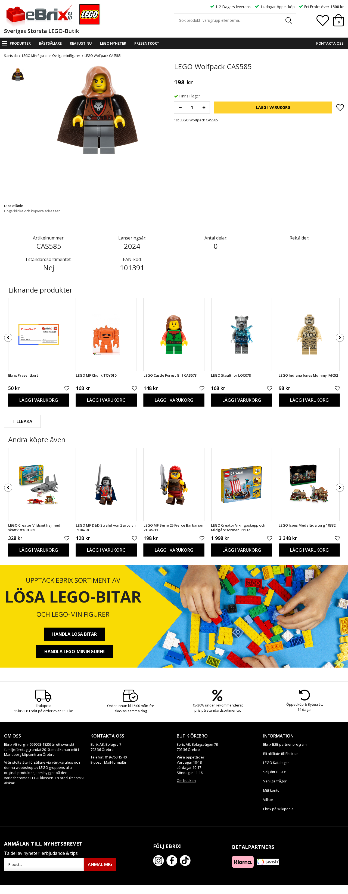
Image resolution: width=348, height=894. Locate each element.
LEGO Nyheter (113, 43)
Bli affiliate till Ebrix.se (281, 753)
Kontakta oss (330, 43)
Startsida (11, 55)
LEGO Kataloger (276, 762)
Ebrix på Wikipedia (278, 808)
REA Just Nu (81, 43)
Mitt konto (271, 790)
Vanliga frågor (275, 781)
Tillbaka (22, 421)
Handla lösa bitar (74, 634)
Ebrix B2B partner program (285, 744)
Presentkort (146, 43)
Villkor (268, 799)
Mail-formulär (115, 762)
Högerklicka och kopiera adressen (32, 210)
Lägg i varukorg (273, 107)
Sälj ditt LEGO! (274, 771)
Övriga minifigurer (66, 55)
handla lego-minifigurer (74, 652)
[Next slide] (152, 131)
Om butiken (186, 780)
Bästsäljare (50, 43)
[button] (17, 74)
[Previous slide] (42, 131)
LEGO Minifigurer (35, 55)
